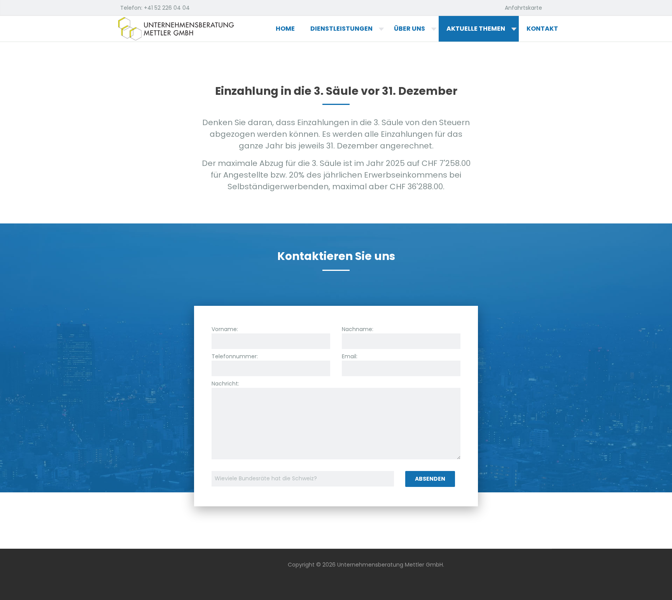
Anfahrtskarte (523, 8)
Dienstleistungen (341, 28)
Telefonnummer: (235, 356)
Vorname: (225, 329)
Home (285, 28)
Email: (349, 356)
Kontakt (542, 28)
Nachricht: (225, 383)
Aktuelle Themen (475, 28)
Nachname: (357, 329)
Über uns (409, 28)
